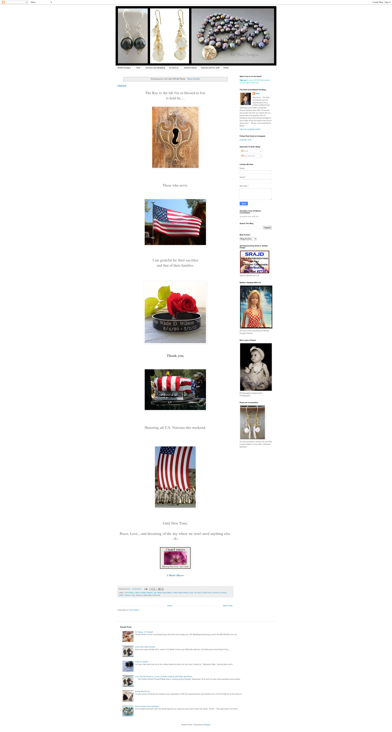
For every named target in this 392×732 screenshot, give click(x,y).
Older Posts (227, 606)
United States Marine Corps (183, 592)
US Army (216, 592)
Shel (258, 93)
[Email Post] (146, 589)
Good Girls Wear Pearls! (145, 647)
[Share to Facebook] (159, 589)
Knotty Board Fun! (142, 691)
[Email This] (150, 589)
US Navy (223, 592)
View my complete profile (250, 129)
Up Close (197, 592)
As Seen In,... (174, 68)
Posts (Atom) (134, 610)
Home (169, 606)
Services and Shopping (155, 68)
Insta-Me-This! (245, 140)
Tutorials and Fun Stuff (210, 68)
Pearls (226, 68)
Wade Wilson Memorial (151, 595)
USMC (121, 595)
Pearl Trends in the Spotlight (147, 706)
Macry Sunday (140, 592)
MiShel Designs (124, 68)
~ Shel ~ (138, 68)
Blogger (207, 725)
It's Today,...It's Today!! (144, 632)
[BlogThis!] (153, 589)
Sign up (243, 80)
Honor (121, 86)
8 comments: (137, 589)
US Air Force (207, 592)
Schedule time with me (249, 216)
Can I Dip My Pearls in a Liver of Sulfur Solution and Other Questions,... (164, 677)
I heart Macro (129, 592)
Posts (245, 151)
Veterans (139, 595)
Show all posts (193, 79)
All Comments (249, 156)
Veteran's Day (129, 595)
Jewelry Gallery (190, 68)
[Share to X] (156, 589)
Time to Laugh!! (141, 662)
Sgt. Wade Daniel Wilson (163, 592)
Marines (150, 592)
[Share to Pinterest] (162, 589)
